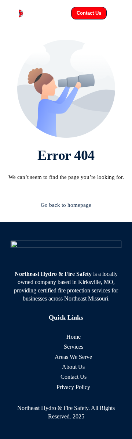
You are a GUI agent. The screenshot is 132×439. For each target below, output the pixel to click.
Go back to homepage (66, 205)
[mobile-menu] (119, 13)
